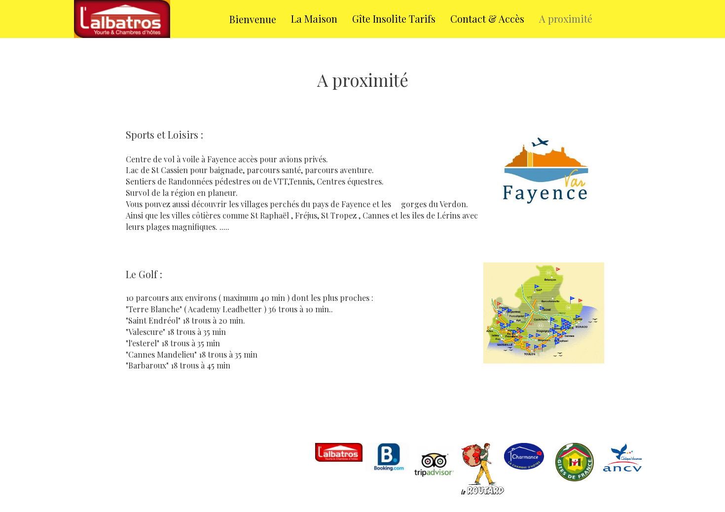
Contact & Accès (487, 18)
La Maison (314, 18)
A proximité (565, 18)
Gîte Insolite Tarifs (393, 18)
